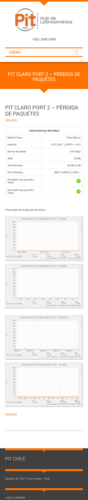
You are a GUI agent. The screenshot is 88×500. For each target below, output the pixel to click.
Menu (15, 52)
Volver (11, 120)
